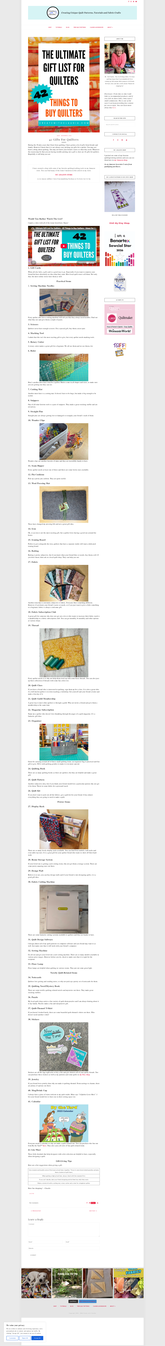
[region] (25, 1332)
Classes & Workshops (96, 27)
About (110, 27)
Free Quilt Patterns (80, 27)
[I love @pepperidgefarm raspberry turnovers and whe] (98, 1283)
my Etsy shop (85, 1074)
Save (94, 1203)
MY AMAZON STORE (63, 175)
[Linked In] (97, 1203)
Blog (67, 27)
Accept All (37, 1338)
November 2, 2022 (66, 135)
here (44, 1145)
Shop (49, 27)
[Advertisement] (64, 204)
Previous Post (37, 1210)
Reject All (25, 1338)
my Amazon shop (120, 160)
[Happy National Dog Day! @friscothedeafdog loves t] (36, 1283)
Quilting (31, 1193)
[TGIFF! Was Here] (120, 349)
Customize (12, 1338)
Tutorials (59, 27)
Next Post (92, 1210)
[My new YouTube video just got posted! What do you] (129, 1283)
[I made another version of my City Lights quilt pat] (67, 1283)
